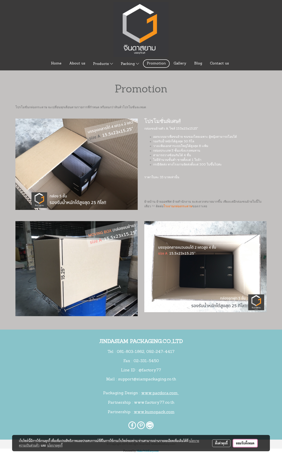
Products (101, 64)
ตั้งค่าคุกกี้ (221, 443)
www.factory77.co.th (154, 403)
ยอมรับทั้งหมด (245, 443)
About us (77, 63)
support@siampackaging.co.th (147, 379)
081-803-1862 (130, 352)
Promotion (156, 63)
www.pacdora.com (160, 393)
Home (56, 63)
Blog (198, 63)
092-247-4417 (160, 352)
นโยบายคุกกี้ (55, 445)
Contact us (219, 63)
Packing (128, 64)
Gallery (180, 63)
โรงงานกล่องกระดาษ (177, 206)
